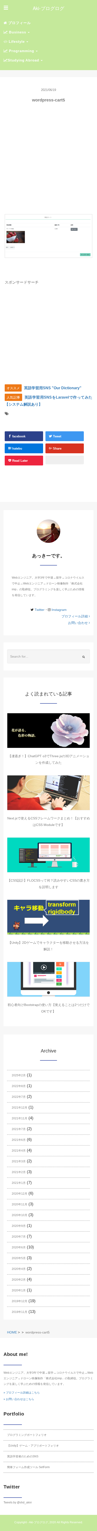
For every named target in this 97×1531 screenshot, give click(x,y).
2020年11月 (19, 1204)
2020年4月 (19, 1269)
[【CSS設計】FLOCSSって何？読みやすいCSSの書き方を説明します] (48, 854)
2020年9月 (19, 1226)
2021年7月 (19, 1129)
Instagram (59, 610)
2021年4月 (19, 1150)
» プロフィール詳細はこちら (22, 1392)
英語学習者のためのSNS (22, 1456)
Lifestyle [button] (17, 41)
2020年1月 (19, 1290)
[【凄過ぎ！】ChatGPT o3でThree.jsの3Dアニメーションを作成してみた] (48, 730)
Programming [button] (21, 51)
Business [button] (17, 32)
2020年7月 (19, 1236)
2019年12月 (19, 1301)
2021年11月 (19, 1118)
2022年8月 (19, 1086)
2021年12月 (19, 1107)
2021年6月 (19, 1140)
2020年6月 (19, 1247)
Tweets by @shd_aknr (18, 1502)
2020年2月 (19, 1279)
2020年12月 (19, 1193)
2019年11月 (19, 1312)
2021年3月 (19, 1161)
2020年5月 (19, 1258)
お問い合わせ (78, 623)
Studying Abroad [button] (24, 60)
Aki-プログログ (38, 1522)
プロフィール (19, 23)
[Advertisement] (48, 159)
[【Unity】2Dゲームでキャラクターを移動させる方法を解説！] (48, 917)
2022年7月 (19, 1097)
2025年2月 (19, 1075)
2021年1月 (19, 1183)
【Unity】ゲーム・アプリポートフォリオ (33, 1445)
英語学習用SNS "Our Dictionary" (52, 388)
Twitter (39, 610)
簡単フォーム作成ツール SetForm (28, 1467)
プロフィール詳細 (75, 616)
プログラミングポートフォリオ (27, 1435)
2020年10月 (19, 1215)
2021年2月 (19, 1172)
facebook (18, 436)
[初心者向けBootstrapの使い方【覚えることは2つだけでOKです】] (48, 979)
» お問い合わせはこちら (19, 1399)
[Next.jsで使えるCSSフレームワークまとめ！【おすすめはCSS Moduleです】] (48, 792)
